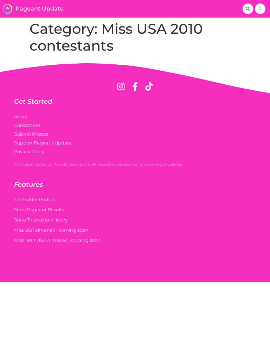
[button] (248, 9)
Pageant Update (39, 8)
